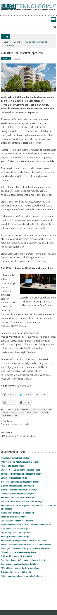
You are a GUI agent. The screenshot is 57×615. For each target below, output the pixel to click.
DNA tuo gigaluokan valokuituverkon (18, 436)
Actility (16, 409)
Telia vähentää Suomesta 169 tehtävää (16, 572)
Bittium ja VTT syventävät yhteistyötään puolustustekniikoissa (25, 548)
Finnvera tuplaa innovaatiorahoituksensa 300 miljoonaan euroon (26, 544)
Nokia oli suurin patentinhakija (12, 465)
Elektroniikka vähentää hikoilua (15, 424)
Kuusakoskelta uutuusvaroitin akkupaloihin (17, 512)
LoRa (22, 412)
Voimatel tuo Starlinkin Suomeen (13, 516)
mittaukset (6, 415)
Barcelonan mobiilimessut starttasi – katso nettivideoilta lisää (26, 524)
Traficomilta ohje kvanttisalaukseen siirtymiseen (20, 481)
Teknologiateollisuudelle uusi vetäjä (15, 536)
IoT (50, 409)
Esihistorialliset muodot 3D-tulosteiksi (16, 556)
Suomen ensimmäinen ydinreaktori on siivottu (19, 489)
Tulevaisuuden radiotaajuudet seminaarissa (18, 497)
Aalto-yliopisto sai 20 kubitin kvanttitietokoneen (20, 461)
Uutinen (17, 41)
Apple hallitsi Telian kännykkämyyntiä (15, 528)
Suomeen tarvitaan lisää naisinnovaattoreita (18, 485)
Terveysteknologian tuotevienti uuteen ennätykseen (21, 473)
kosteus (5, 412)
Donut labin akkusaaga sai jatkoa (14, 477)
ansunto (25, 409)
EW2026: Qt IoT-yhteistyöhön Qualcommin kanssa (20, 469)
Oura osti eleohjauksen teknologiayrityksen (18, 493)
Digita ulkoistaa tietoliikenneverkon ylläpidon (18, 552)
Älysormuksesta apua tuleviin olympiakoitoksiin (19, 564)
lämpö (13, 412)
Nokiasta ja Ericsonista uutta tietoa (15, 457)
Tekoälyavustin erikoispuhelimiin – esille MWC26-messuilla (24, 540)
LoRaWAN (44, 412)
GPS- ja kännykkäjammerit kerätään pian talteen (20, 568)
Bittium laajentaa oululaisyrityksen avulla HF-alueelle (21, 576)
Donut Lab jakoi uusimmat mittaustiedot (17, 520)
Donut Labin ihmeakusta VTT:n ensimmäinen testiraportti (23, 560)
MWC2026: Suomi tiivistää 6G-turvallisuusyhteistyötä (22, 501)
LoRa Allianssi (32, 412)
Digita (34, 409)
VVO (15, 415)
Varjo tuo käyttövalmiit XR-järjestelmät (16, 532)
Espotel (42, 409)
